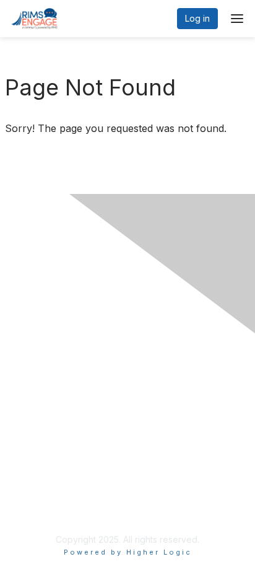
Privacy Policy (43, 397)
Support (30, 408)
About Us (32, 496)
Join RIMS (34, 384)
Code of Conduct (49, 421)
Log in (197, 18)
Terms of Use (41, 508)
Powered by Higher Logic (128, 552)
